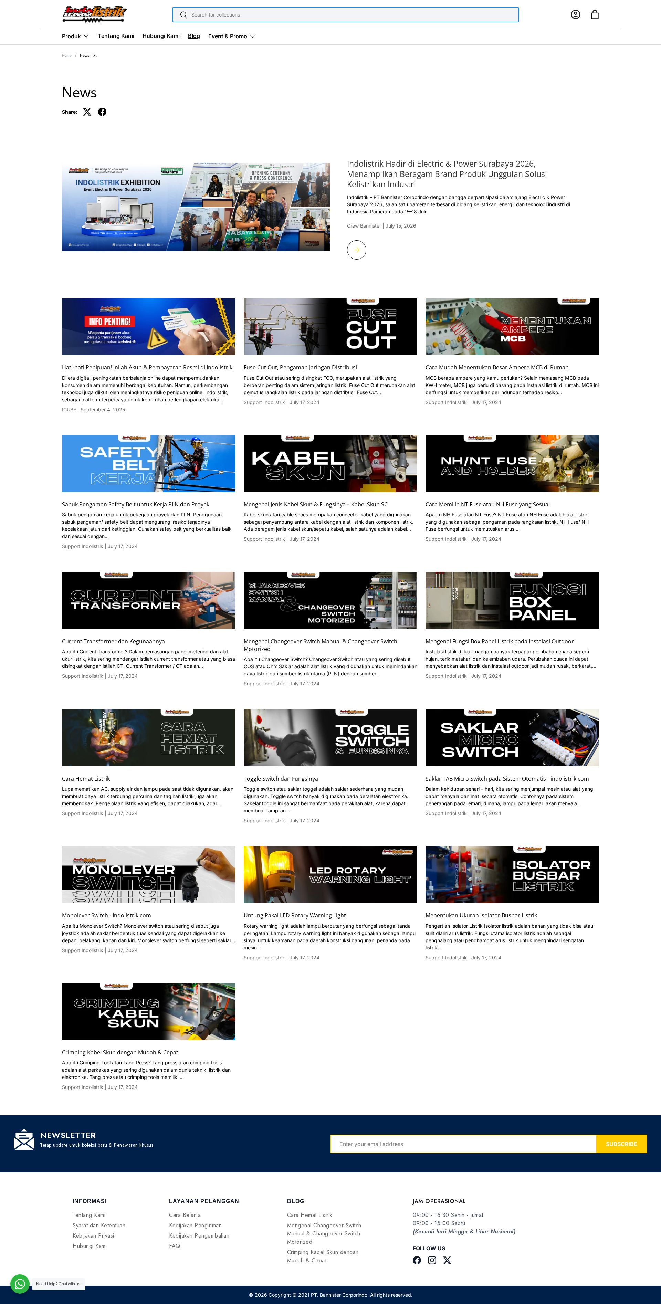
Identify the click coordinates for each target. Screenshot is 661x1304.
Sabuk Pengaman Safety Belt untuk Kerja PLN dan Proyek (135, 504)
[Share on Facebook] (102, 111)
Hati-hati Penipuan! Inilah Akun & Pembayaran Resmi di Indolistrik (147, 367)
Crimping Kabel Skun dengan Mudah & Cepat (120, 1052)
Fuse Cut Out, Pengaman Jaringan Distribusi (300, 367)
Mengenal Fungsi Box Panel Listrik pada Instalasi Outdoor (500, 641)
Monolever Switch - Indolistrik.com (106, 915)
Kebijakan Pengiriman (195, 1225)
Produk (71, 36)
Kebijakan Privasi (93, 1236)
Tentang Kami (116, 35)
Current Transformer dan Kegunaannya (113, 641)
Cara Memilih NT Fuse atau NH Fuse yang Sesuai (488, 504)
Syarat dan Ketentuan (99, 1225)
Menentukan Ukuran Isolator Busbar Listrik (481, 915)
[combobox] (345, 14)
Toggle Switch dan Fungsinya (281, 778)
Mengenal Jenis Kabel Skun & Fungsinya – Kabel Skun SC (316, 504)
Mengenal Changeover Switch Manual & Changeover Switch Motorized (320, 645)
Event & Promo (227, 36)
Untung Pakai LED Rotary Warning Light (295, 915)
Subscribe (621, 1143)
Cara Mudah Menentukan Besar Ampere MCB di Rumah (497, 367)
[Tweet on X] (87, 111)
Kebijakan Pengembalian (199, 1236)
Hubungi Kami (161, 35)
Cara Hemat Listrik (86, 778)
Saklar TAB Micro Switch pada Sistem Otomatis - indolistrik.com (507, 778)
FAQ (174, 1246)
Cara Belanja (185, 1215)
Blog (194, 35)
